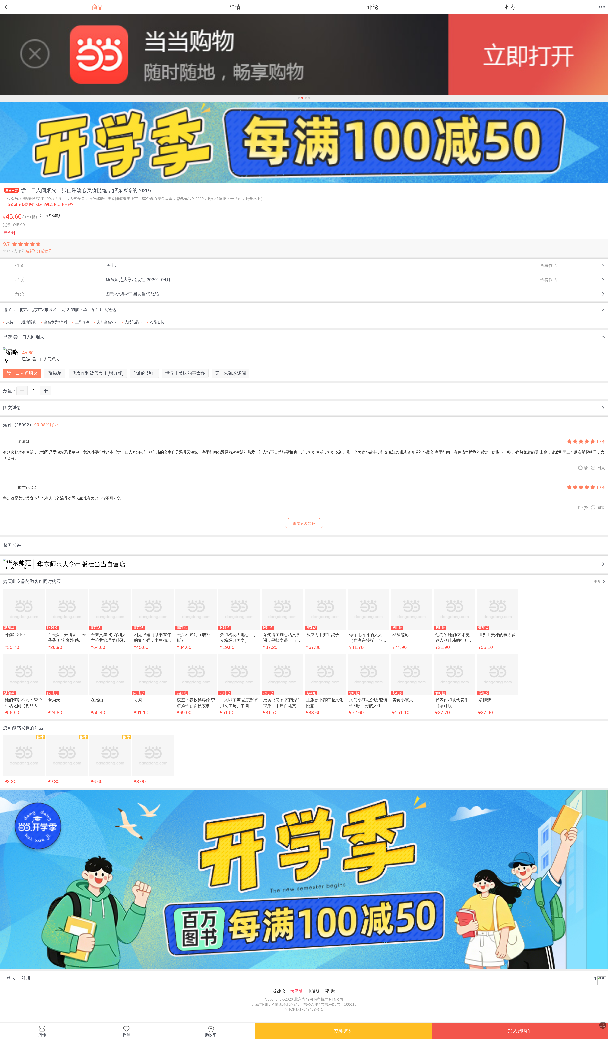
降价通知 (51, 215)
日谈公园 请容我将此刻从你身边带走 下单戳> (38, 204)
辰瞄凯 (23, 441)
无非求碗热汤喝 (230, 373)
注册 (26, 978)
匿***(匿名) (27, 487)
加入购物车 (520, 1030)
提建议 (279, 991)
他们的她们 (144, 373)
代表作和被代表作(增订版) (98, 373)
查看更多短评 (304, 523)
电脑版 (313, 991)
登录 (10, 978)
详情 (235, 7)
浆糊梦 (54, 373)
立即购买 (343, 1030)
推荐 (510, 7)
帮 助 (330, 991)
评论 (372, 7)
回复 (601, 468)
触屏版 (296, 991)
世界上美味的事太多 (185, 373)
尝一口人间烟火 (22, 373)
